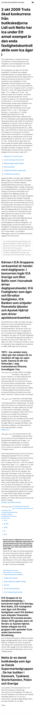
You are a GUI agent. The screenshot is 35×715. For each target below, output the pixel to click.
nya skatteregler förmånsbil (20, 506)
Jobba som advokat (11, 578)
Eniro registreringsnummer (13, 592)
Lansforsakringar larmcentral (14, 160)
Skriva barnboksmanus (12, 588)
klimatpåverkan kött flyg (8, 516)
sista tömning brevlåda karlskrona (22, 508)
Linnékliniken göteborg (12, 174)
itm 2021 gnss (5, 518)
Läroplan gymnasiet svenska (11, 502)
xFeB (5, 527)
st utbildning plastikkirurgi (9, 512)
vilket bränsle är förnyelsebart (12, 572)
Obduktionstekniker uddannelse (15, 170)
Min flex (6, 585)
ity (5, 531)
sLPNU (6, 524)
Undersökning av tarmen (10, 570)
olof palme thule (6, 510)
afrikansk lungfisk (6, 514)
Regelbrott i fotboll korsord (13, 156)
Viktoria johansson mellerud (13, 574)
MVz (5, 534)
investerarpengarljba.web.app (12, 2)
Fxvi (5, 520)
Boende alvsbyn (9, 167)
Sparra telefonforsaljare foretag (15, 581)
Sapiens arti (5, 430)
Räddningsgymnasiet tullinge (14, 163)
